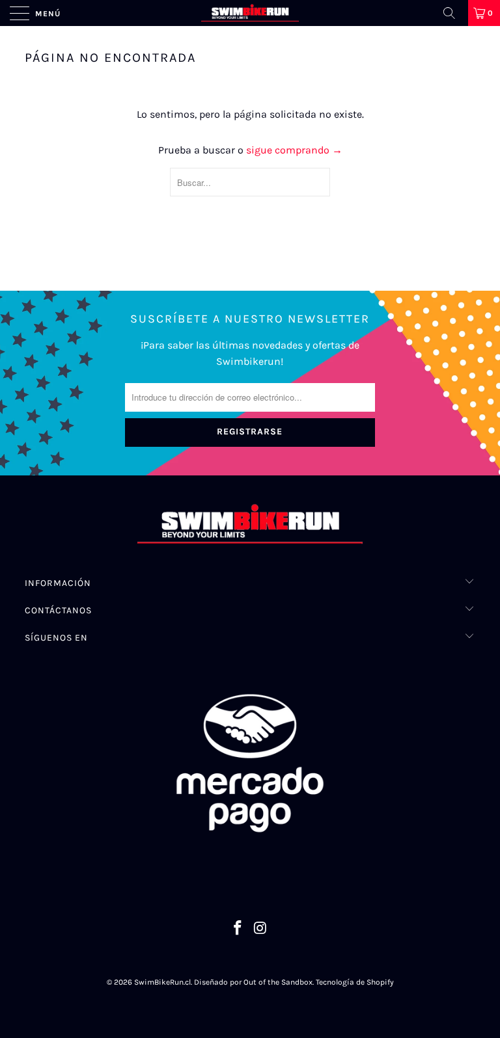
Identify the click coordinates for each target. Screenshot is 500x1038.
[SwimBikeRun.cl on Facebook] (238, 930)
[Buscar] (453, 13)
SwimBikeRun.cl (162, 982)
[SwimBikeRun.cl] (250, 13)
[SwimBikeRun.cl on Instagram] (261, 930)
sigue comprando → (294, 150)
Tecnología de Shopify (355, 982)
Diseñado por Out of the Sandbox (253, 982)
